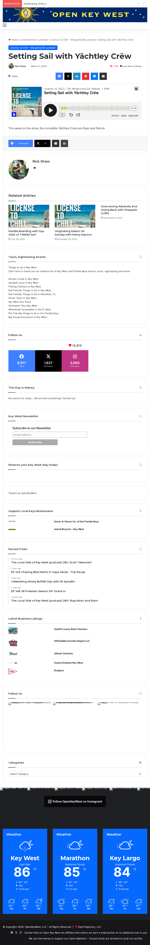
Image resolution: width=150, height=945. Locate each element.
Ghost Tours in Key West (22, 297)
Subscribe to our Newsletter (31, 428)
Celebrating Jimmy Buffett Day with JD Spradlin (51, 3)
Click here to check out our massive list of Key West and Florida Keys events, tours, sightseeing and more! (69, 271)
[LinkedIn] (76, 76)
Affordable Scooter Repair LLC (72, 640)
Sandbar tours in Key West (23, 282)
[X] (68, 76)
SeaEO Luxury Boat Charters (70, 629)
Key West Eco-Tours (19, 301)
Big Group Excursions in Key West (27, 317)
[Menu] (4, 25)
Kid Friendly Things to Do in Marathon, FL (32, 294)
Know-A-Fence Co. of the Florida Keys (76, 521)
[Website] (34, 168)
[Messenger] (94, 76)
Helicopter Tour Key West (22, 305)
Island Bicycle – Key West (69, 529)
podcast (43, 39)
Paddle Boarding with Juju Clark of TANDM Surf (26, 233)
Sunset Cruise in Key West (23, 278)
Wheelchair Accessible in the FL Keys (29, 309)
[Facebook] (59, 76)
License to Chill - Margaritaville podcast (73, 39)
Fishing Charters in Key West (24, 286)
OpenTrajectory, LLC (89, 926)
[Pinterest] (85, 76)
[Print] (64, 143)
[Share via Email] (103, 76)
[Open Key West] (75, 14)
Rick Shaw (20, 66)
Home (14, 39)
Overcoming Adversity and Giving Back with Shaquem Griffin (119, 210)
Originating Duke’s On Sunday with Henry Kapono (73, 233)
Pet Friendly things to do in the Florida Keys (33, 313)
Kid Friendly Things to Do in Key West (29, 290)
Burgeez (59, 670)
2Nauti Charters (63, 653)
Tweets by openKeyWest (22, 493)
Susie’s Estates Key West (68, 662)
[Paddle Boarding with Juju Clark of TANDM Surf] (28, 216)
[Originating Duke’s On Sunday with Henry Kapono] (75, 216)
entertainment (28, 39)
